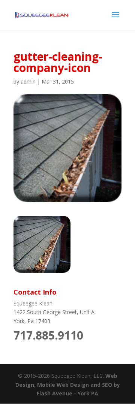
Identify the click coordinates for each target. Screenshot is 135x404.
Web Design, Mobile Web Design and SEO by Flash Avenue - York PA (67, 384)
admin (28, 81)
